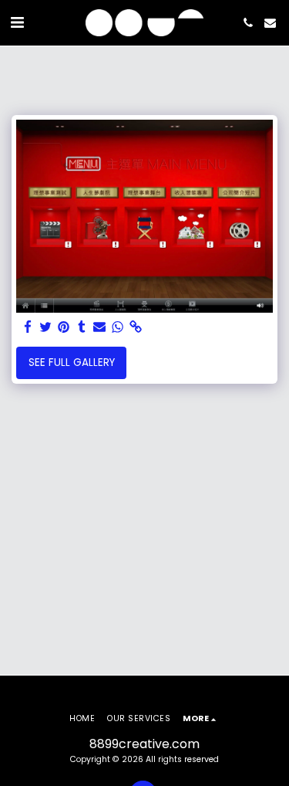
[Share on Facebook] (28, 327)
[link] (135, 327)
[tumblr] (81, 327)
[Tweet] (45, 327)
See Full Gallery (72, 362)
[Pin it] (63, 327)
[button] (17, 22)
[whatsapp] (117, 327)
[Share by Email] (99, 327)
